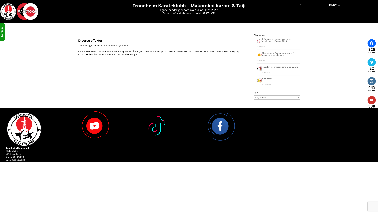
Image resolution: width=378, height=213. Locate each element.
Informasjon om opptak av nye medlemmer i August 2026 (276, 40)
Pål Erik (85, 45)
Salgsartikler (122, 45)
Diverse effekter (90, 40)
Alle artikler (109, 45)
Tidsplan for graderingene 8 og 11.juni (280, 67)
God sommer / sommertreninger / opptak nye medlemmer (278, 54)
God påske (267, 79)
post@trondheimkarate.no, (182, 13)
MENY (333, 4)
